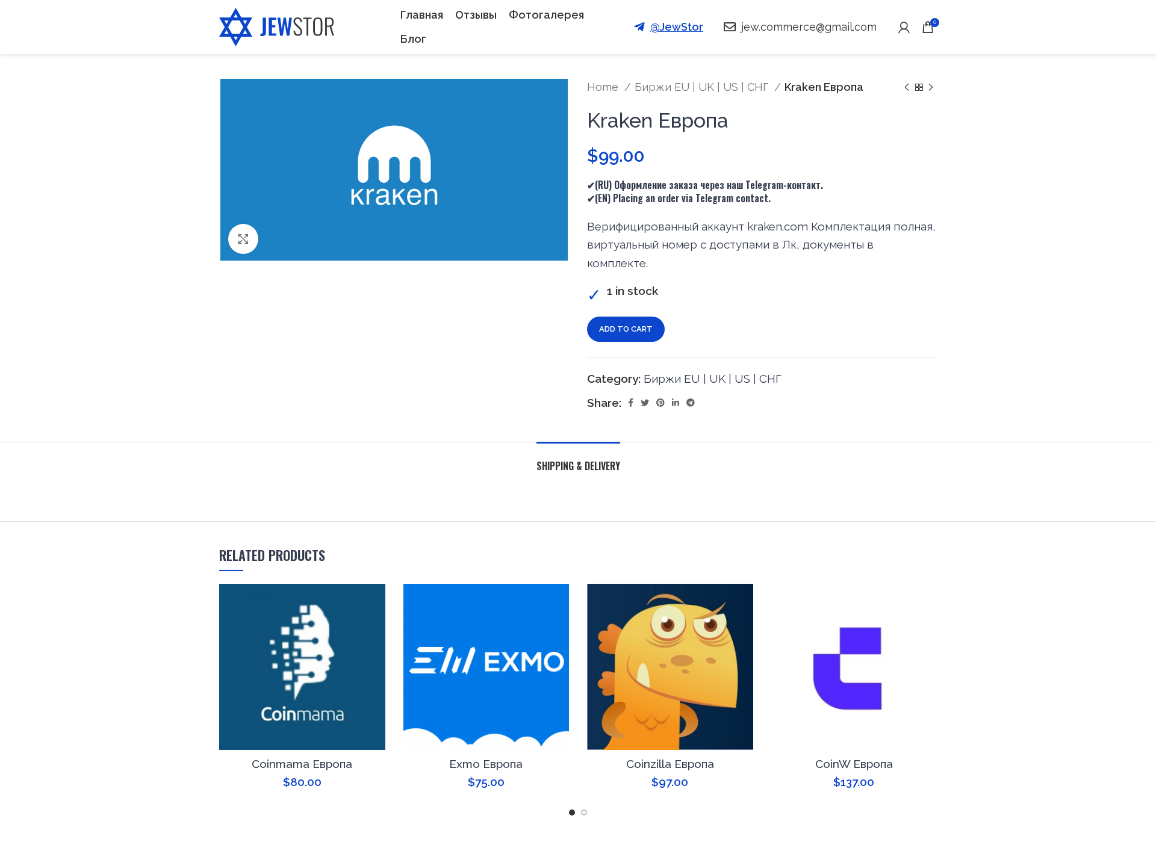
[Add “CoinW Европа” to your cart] (898, 603)
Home (604, 87)
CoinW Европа (854, 763)
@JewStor (676, 26)
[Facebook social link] (630, 402)
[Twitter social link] (645, 402)
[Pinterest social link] (660, 402)
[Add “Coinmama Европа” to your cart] (346, 603)
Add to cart (626, 328)
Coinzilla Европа (670, 763)
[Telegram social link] (690, 402)
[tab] (578, 460)
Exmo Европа (486, 763)
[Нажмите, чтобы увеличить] (243, 239)
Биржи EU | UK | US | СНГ (703, 87)
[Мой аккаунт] (904, 27)
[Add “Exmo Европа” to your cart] (530, 603)
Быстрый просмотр (376, 603)
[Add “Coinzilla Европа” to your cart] (714, 603)
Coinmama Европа (302, 763)
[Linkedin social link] (675, 402)
